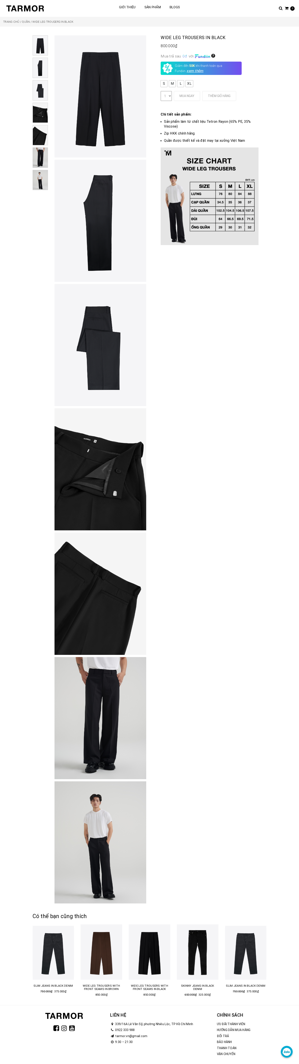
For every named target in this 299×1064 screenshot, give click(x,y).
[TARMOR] (25, 8)
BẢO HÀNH (224, 1042)
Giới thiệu (127, 7)
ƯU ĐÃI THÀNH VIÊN (231, 1024)
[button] (164, 83)
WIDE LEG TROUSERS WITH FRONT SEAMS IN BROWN (101, 987)
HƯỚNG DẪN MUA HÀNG (234, 1030)
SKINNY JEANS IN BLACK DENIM (197, 987)
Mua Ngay (186, 96)
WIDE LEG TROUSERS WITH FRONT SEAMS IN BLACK (149, 987)
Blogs (175, 7)
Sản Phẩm (152, 7)
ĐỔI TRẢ (223, 1036)
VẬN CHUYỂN (226, 1054)
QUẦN (26, 21)
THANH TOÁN (227, 1048)
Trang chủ (11, 21)
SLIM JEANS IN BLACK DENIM (53, 985)
